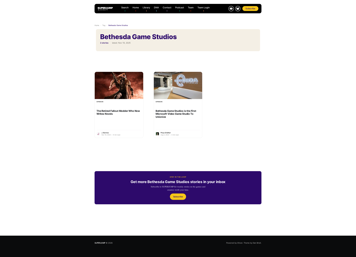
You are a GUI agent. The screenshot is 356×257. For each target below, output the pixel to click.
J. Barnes (105, 133)
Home (136, 7)
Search (125, 7)
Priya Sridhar (166, 133)
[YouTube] (231, 8)
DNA (156, 7)
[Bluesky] (237, 8)
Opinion (100, 101)
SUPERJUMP (100, 243)
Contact (167, 7)
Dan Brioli (257, 243)
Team (191, 7)
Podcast (179, 7)
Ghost (240, 243)
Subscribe (250, 8)
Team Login (203, 7)
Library (146, 7)
